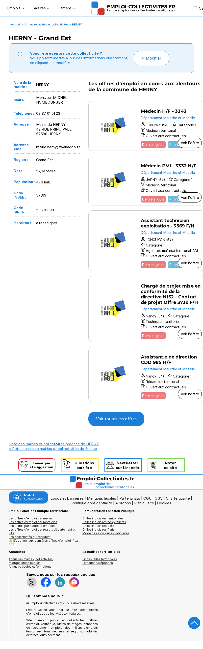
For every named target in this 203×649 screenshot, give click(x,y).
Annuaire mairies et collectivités (47, 24)
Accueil (15, 24)
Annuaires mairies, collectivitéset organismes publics (31, 561)
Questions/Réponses (97, 563)
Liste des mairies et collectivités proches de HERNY (54, 444)
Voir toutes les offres (116, 418)
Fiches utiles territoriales (99, 559)
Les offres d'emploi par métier (30, 518)
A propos (123, 503)
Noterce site (170, 465)
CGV (159, 498)
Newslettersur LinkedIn (127, 465)
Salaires (39, 8)
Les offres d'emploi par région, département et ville (42, 531)
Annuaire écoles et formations (30, 566)
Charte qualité (178, 498)
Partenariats (129, 498)
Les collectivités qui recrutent (30, 537)
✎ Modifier (151, 58)
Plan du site (144, 503)
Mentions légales (101, 498)
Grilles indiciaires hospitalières (104, 522)
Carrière (65, 8)
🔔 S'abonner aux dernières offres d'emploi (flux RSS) (43, 542)
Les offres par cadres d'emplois (32, 526)
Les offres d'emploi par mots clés (33, 522)
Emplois (14, 8)
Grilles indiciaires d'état (99, 526)
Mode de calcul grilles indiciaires (105, 533)
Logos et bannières (67, 498)
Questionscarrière (84, 465)
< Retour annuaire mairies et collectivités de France (53, 448)
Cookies (164, 503)
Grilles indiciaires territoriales (103, 518)
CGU (147, 498)
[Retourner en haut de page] (194, 623)
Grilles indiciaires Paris (98, 529)
